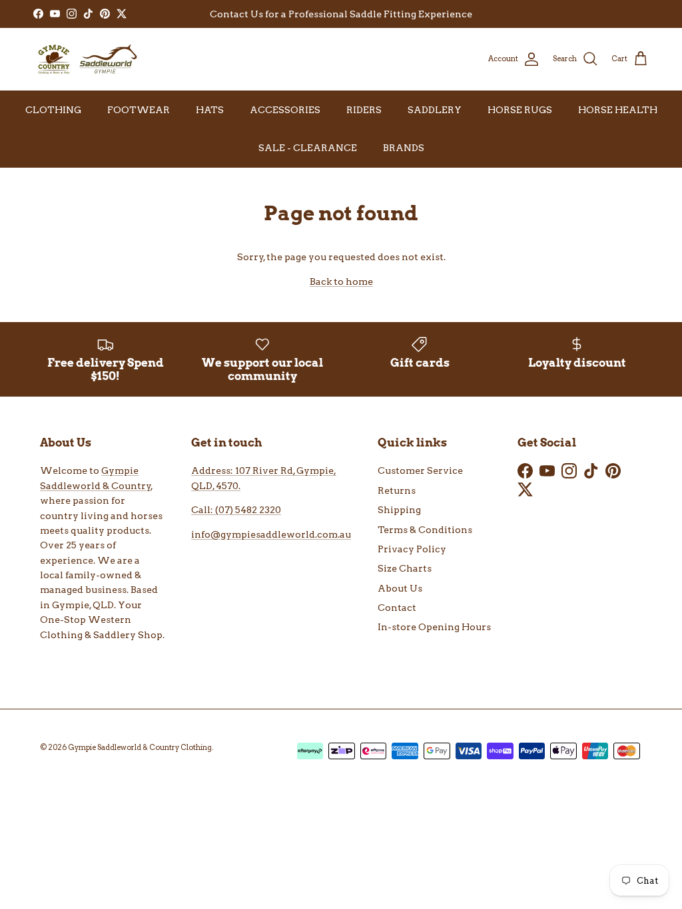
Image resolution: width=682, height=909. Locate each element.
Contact (397, 607)
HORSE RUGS (520, 109)
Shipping (399, 509)
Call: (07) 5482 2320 (236, 509)
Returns (397, 490)
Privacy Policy (412, 549)
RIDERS (364, 109)
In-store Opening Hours (434, 627)
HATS (210, 109)
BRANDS (403, 147)
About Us (400, 588)
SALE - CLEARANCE (307, 147)
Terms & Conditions (425, 529)
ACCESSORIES (285, 109)
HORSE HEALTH (617, 109)
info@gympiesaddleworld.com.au (271, 534)
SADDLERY (435, 109)
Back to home (341, 281)
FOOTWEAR (138, 109)
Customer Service (420, 470)
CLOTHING (53, 109)
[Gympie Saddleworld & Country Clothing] (86, 59)
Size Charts (405, 568)
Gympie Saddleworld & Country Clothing (140, 747)
